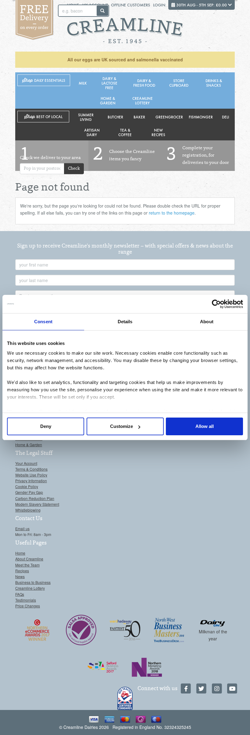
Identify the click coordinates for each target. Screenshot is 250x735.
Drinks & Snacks (213, 83)
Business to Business (33, 582)
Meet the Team (27, 564)
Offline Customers (130, 5)
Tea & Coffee (125, 132)
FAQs (19, 594)
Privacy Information (31, 480)
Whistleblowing (28, 509)
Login (159, 5)
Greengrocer (169, 116)
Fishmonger (201, 116)
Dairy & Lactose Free (109, 83)
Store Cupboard (178, 83)
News (20, 576)
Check (74, 168)
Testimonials (25, 600)
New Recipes (158, 132)
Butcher (115, 116)
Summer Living (86, 117)
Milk (83, 82)
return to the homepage (172, 213)
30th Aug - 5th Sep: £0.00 (201, 5)
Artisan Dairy (92, 132)
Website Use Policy (31, 474)
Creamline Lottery (142, 100)
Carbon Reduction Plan (34, 498)
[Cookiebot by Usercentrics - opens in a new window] (216, 304)
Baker (139, 116)
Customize (121, 426)
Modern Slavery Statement (37, 504)
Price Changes (27, 605)
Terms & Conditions (31, 469)
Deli (225, 116)
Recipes (22, 570)
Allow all (204, 426)
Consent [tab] (43, 321)
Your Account (26, 463)
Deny (45, 426)
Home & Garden (108, 100)
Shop (43, 80)
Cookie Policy (26, 486)
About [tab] (206, 321)
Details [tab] (125, 321)
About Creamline (29, 558)
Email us (22, 528)
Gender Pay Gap (29, 492)
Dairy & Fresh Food (144, 83)
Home (20, 553)
